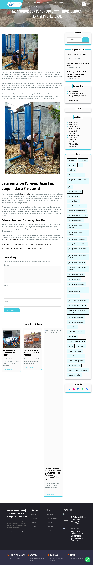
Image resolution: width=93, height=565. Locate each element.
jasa (70, 187)
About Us (33, 514)
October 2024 (73, 127)
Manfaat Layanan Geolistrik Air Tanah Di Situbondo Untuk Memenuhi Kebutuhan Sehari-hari (78, 74)
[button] (87, 559)
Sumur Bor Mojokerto (76, 361)
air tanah (71, 165)
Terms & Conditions (52, 518)
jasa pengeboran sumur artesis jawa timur (76, 290)
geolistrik (72, 170)
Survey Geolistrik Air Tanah (78, 370)
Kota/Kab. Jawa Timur (76, 332)
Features (49, 530)
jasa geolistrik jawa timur (77, 96)
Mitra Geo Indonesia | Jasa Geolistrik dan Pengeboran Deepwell (17, 513)
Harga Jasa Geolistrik (76, 175)
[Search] (85, 39)
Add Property (50, 514)
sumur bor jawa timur (76, 356)
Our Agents (50, 526)
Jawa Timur (72, 327)
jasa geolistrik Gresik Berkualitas (76, 226)
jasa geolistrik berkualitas (77, 215)
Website (6, 301)
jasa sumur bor (25, 194)
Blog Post (33, 530)
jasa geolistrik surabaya (77, 263)
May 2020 (72, 142)
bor (80, 165)
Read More (9, 370)
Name (6, 285)
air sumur (83, 160)
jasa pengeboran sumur (76, 284)
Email (6, 293)
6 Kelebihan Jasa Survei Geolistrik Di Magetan (78, 64)
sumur (71, 346)
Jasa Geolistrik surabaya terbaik (77, 269)
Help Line (49, 522)
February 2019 (73, 144)
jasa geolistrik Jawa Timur (77, 244)
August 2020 (73, 137)
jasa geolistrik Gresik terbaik (76, 233)
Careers (33, 522)
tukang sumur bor (74, 375)
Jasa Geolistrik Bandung (77, 211)
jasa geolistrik (73, 91)
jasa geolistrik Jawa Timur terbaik (77, 257)
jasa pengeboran (74, 279)
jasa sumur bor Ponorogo (77, 305)
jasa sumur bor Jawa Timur (78, 301)
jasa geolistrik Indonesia (77, 93)
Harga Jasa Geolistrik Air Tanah (77, 181)
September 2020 (74, 135)
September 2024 (74, 129)
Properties (34, 518)
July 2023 (72, 133)
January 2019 (73, 146)
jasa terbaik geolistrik (76, 322)
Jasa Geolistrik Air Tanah (77, 206)
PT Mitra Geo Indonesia (77, 341)
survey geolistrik (74, 365)
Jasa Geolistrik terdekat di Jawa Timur (76, 56)
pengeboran (72, 336)
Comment (7, 265)
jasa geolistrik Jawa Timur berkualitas (77, 250)
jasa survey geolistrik (76, 317)
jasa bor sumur (74, 196)
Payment (33, 526)
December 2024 (74, 122)
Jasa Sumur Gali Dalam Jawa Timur (77, 311)
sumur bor (81, 346)
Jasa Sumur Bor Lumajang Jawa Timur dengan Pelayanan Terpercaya (27, 244)
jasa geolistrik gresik (76, 220)
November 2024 (74, 124)
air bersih (72, 160)
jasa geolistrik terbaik (76, 274)
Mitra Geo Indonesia (12, 240)
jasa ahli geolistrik (75, 191)
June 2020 (72, 140)
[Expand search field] (84, 4)
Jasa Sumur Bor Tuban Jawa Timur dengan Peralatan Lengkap (24, 248)
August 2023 (73, 131)
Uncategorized (73, 100)
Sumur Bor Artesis (75, 351)
